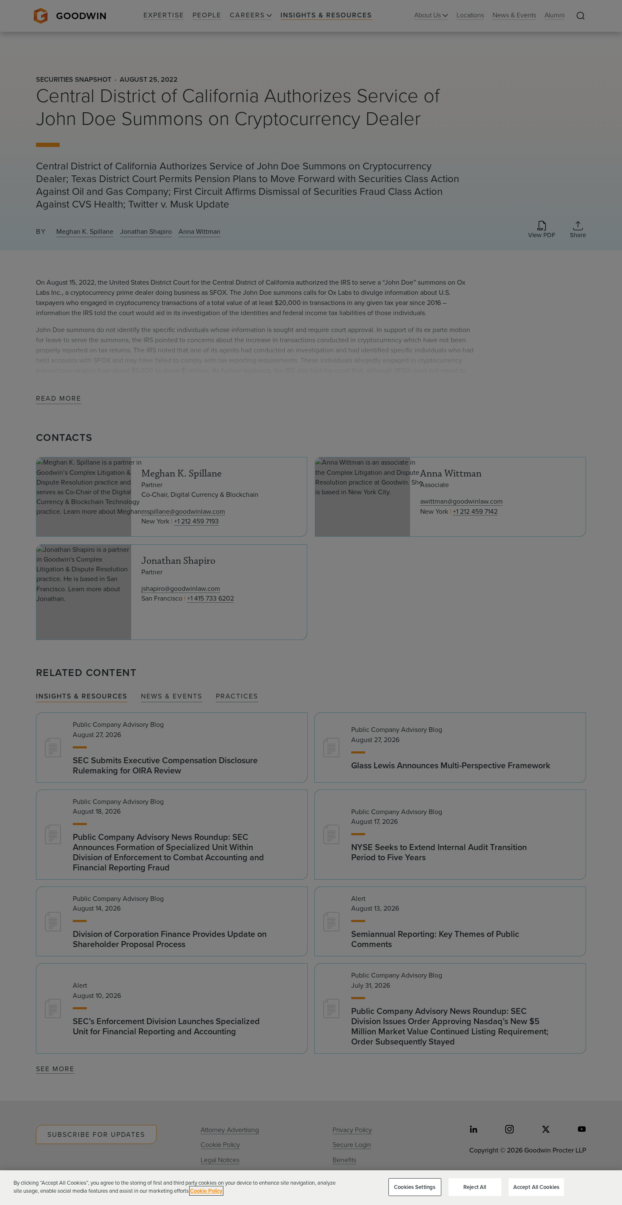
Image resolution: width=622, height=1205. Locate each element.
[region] (311, 1187)
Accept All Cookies (536, 1187)
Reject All (474, 1187)
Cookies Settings (414, 1187)
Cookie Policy (206, 1191)
